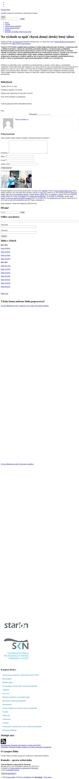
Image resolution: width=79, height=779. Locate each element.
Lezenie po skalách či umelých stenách (18, 198)
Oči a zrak (5, 693)
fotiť (7, 194)
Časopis (7, 24)
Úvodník (5, 712)
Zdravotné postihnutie (9, 730)
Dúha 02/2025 (5, 273)
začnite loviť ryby (55, 198)
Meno (3, 156)
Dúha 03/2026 (5, 252)
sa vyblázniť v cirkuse (56, 194)
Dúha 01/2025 (5, 269)
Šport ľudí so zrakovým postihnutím (14, 701)
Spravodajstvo (26, 43)
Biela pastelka (6, 679)
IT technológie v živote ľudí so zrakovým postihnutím (19, 686)
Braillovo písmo (7, 682)
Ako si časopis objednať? (13, 26)
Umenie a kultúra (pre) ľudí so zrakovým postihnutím (19, 708)
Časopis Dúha (5, 10)
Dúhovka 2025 (6, 266)
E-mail (3, 160)
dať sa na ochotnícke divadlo (19, 194)
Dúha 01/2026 (5, 259)
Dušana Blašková (60, 42)
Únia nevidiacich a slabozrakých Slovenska (24, 768)
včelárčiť (44, 191)
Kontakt (7, 30)
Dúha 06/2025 (5, 287)
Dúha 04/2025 (5, 280)
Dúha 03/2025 (5, 276)
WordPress (27, 777)
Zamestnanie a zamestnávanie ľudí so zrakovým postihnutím (22, 726)
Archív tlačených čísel (12, 28)
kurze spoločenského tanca (63, 191)
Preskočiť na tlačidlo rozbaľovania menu (18, 32)
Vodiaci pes (6, 715)
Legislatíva (5, 690)
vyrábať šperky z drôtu (36, 194)
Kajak (3, 198)
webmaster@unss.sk (12, 770)
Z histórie (5, 723)
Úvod (7, 22)
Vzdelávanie (6, 719)
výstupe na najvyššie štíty (37, 196)
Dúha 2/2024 (16, 43)
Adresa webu (5, 164)
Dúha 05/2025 (5, 283)
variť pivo (43, 192)
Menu (3, 17)
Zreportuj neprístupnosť (9, 773)
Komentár (5, 153)
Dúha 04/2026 (5, 248)
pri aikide (22, 196)
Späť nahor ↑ (48, 777)
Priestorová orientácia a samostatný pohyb (16, 697)
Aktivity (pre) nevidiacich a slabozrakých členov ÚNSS (20, 675)
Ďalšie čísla (4, 293)
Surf (71, 196)
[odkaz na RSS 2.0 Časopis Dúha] (3, 743)
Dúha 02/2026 (5, 255)
